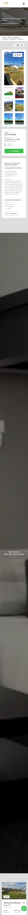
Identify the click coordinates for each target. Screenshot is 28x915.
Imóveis (5, 37)
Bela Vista (20, 39)
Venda (10, 37)
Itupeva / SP (13, 39)
